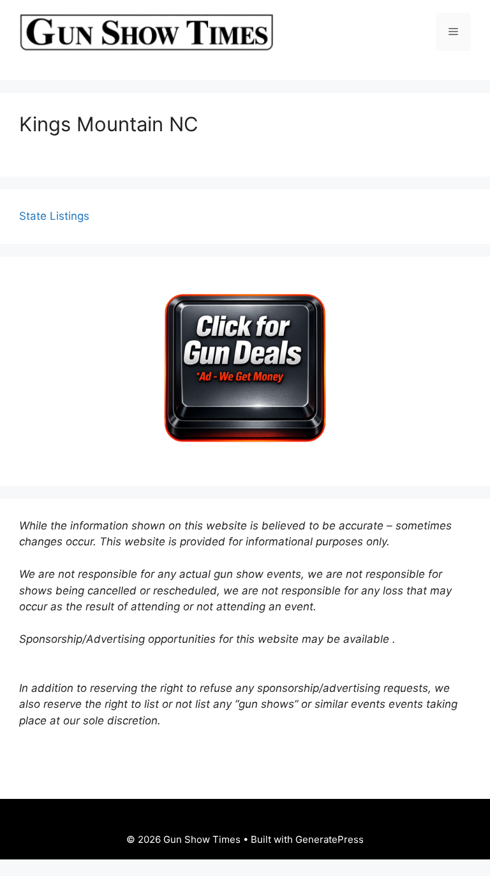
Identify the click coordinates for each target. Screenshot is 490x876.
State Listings (54, 216)
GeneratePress (329, 839)
